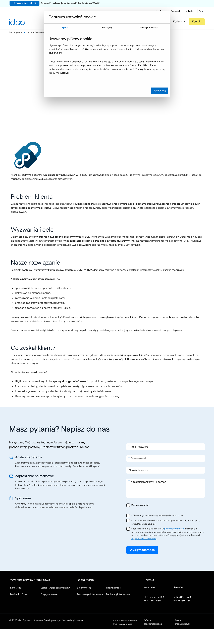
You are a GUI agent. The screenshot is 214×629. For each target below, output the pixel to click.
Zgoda (65, 27)
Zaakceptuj (160, 90)
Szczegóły (106, 27)
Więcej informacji (148, 27)
